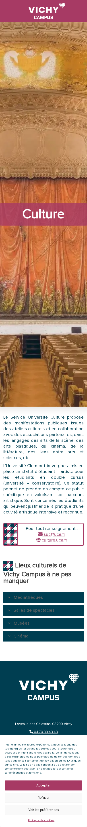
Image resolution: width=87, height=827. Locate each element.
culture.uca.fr (54, 540)
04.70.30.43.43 (45, 732)
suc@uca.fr (54, 534)
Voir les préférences (43, 810)
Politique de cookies (41, 820)
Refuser (44, 797)
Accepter (43, 785)
